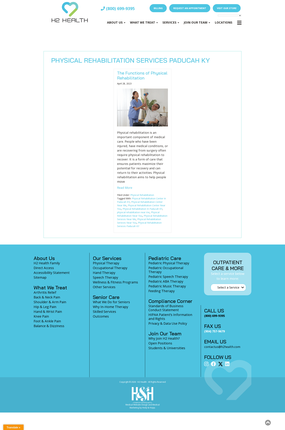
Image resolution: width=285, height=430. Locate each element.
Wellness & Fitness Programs (115, 282)
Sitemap (40, 277)
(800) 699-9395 (120, 8)
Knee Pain (41, 316)
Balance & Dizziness (49, 326)
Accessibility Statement (52, 272)
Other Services (104, 287)
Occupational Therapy (110, 268)
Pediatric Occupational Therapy (165, 270)
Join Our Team (195, 22)
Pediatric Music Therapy (167, 286)
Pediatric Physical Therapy (168, 263)
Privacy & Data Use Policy (167, 323)
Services (169, 22)
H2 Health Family (47, 263)
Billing (158, 8)
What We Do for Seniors (111, 302)
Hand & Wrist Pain (48, 311)
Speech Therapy (105, 277)
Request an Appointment (189, 8)
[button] (268, 423)
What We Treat (142, 22)
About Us (115, 22)
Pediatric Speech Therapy (168, 276)
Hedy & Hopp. (149, 407)
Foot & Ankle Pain (47, 321)
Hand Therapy (104, 272)
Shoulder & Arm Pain (50, 302)
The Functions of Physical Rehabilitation (142, 75)
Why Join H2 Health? (164, 338)
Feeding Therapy (161, 291)
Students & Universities (166, 348)
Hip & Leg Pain (45, 307)
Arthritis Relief (45, 292)
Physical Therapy (106, 263)
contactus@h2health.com (222, 347)
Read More (124, 188)
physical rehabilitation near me (133, 212)
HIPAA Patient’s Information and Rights (170, 316)
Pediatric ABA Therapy (165, 281)
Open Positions (160, 343)
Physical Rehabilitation (142, 195)
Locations (223, 22)
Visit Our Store (227, 8)
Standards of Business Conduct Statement (165, 308)
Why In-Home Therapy (110, 307)
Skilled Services (104, 311)
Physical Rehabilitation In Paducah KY (142, 208)
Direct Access (44, 268)
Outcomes (101, 316)
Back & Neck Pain (47, 297)
